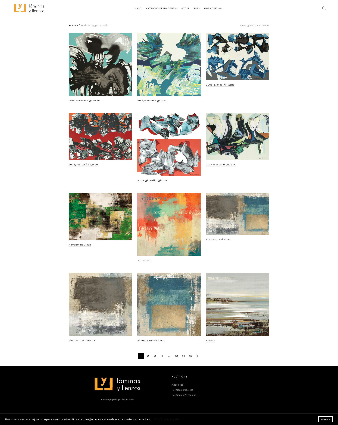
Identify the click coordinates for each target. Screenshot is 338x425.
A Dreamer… (144, 260)
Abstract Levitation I (82, 340)
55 (190, 355)
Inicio (138, 8)
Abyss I (210, 340)
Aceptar (325, 419)
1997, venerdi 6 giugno (152, 100)
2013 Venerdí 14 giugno (221, 164)
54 (183, 355)
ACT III (185, 8)
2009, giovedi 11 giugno (152, 180)
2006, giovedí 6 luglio (220, 84)
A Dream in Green (80, 244)
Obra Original (213, 8)
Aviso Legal (178, 384)
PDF (196, 8)
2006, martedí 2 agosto (84, 164)
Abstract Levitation (218, 239)
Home (75, 25)
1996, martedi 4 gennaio (84, 100)
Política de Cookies (182, 389)
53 (176, 355)
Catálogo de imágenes (161, 8)
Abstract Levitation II (151, 340)
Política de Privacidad (184, 394)
